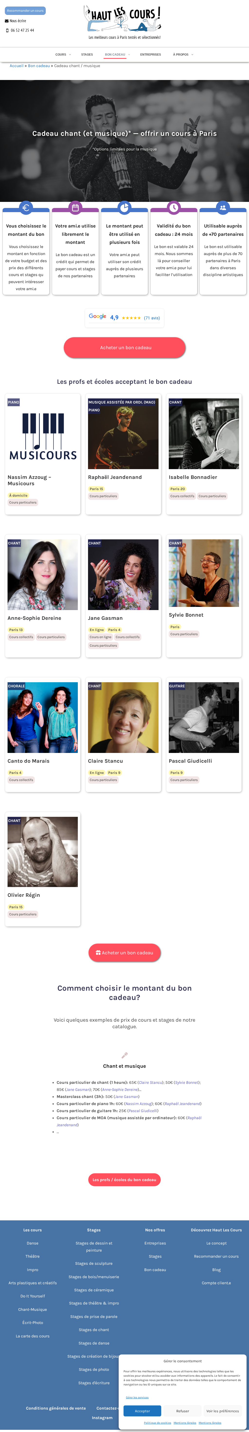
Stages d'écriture (94, 1382)
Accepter (142, 1411)
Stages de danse (94, 1343)
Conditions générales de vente (56, 1408)
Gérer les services (137, 1397)
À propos (180, 54)
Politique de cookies (157, 1422)
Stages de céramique (94, 1289)
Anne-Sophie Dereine (34, 618)
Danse (32, 1243)
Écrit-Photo (32, 1322)
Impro (32, 1269)
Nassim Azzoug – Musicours (29, 480)
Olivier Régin (24, 895)
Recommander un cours (25, 11)
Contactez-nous (112, 1408)
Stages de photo (94, 1369)
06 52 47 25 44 (22, 30)
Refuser (182, 1411)
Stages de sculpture (94, 1263)
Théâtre (33, 1256)
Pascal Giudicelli (190, 761)
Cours (60, 54)
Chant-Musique (32, 1309)
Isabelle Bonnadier (193, 477)
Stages (87, 54)
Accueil (17, 65)
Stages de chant (94, 1329)
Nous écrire (18, 20)
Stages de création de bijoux (93, 1356)
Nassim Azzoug (138, 1103)
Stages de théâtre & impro (94, 1303)
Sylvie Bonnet (186, 615)
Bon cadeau (115, 54)
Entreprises (150, 54)
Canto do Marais (29, 761)
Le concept (216, 1243)
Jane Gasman (105, 618)
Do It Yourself (32, 1296)
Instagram (102, 1417)
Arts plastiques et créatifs (33, 1282)
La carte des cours (33, 1335)
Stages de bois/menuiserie (94, 1276)
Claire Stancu (105, 761)
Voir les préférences (222, 1411)
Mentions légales (185, 1422)
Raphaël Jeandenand (115, 477)
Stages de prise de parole (93, 1316)
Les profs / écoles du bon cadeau (124, 1179)
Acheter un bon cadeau (125, 347)
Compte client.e (216, 1282)
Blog (216, 1269)
